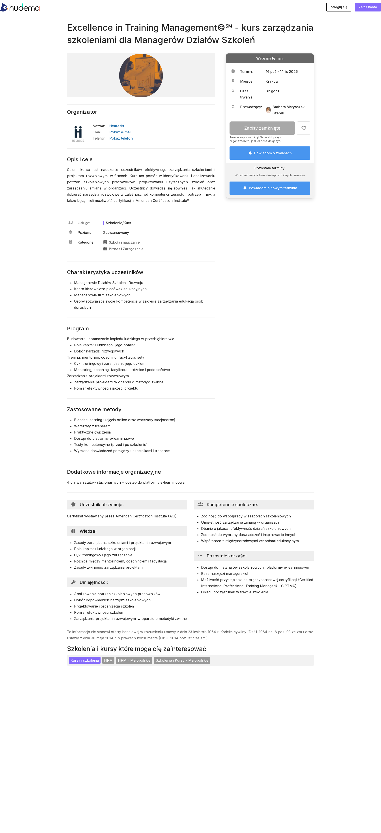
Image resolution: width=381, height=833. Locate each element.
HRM (108, 660)
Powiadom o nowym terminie (273, 188)
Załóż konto (368, 7)
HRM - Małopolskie (134, 660)
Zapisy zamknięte (262, 128)
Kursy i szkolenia (85, 660)
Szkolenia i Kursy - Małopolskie (182, 660)
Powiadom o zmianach (273, 153)
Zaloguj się (338, 7)
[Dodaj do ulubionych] (303, 128)
